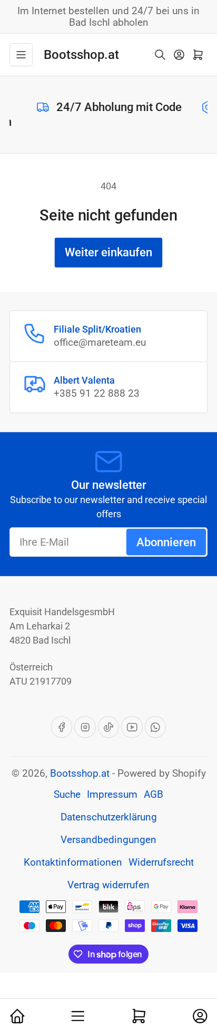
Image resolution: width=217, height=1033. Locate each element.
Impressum (112, 794)
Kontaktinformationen (73, 862)
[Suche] (160, 54)
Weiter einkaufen (108, 252)
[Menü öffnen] (21, 54)
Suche (67, 794)
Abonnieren (166, 542)
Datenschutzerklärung (109, 817)
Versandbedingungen (108, 840)
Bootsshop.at (80, 773)
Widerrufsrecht (161, 862)
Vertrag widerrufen (108, 885)
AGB (153, 794)
